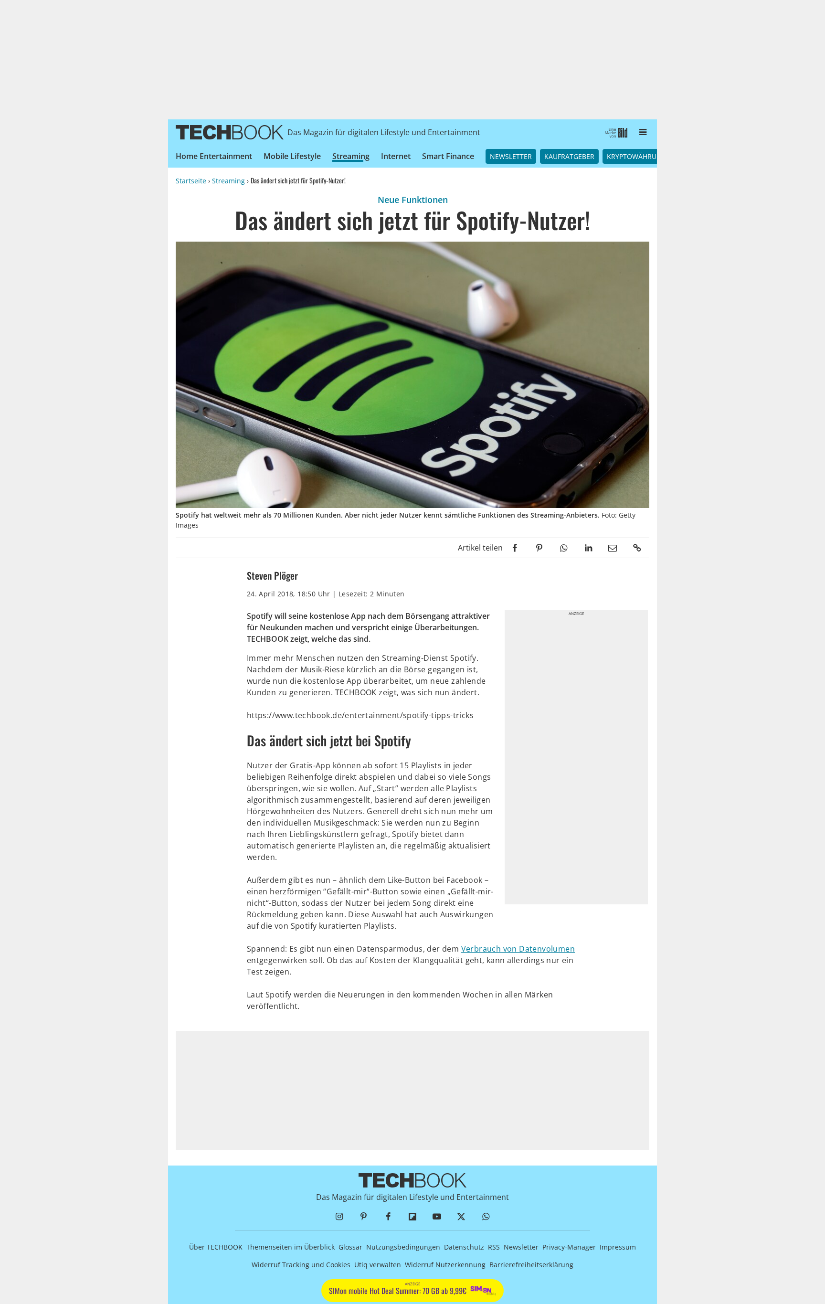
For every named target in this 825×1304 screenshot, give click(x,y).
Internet (396, 156)
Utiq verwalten (377, 1264)
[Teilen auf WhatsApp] (563, 548)
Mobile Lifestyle (292, 156)
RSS (494, 1246)
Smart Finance (448, 156)
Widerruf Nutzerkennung (445, 1264)
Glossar (350, 1246)
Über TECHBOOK (216, 1246)
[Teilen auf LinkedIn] (588, 548)
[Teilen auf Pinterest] (539, 548)
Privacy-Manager (569, 1246)
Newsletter (511, 156)
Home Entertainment (214, 156)
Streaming (351, 156)
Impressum (618, 1246)
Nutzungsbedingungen (403, 1246)
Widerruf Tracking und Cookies (301, 1264)
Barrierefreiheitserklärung (531, 1264)
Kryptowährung (636, 156)
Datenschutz (464, 1246)
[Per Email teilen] (613, 548)
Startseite (191, 180)
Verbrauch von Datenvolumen (518, 949)
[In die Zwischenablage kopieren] (637, 548)
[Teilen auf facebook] (515, 548)
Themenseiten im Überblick (290, 1246)
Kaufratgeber (569, 156)
